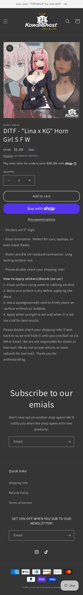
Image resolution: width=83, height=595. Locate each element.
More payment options (41, 219)
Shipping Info (18, 483)
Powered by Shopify (51, 587)
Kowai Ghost (35, 587)
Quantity (8, 171)
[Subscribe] (69, 442)
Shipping (8, 155)
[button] (5, 21)
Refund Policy (19, 493)
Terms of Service (20, 503)
